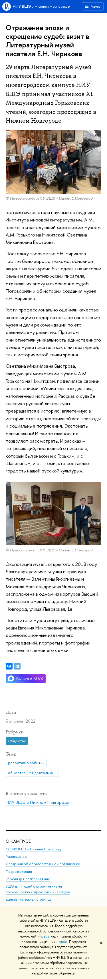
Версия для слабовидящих (28, 879)
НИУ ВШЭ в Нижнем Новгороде (41, 6)
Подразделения (19, 871)
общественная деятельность (33, 772)
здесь (45, 936)
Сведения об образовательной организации (43, 863)
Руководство (16, 856)
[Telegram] (17, 666)
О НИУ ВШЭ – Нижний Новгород (33, 849)
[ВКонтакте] (9, 666)
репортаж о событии (26, 762)
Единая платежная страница (28, 899)
